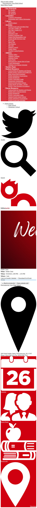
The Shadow (12, 44)
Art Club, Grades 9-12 (15, 30)
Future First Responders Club (17, 37)
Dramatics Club (13, 33)
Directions (33, 506)
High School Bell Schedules (16, 74)
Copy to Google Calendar (8, 278)
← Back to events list (8, 283)
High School (12, 105)
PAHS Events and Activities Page (18, 27)
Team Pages (12, 60)
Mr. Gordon (11, 12)
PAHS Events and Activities (16, 100)
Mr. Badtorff (12, 14)
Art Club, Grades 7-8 (14, 28)
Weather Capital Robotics (16, 51)
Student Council (13, 47)
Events (3, 280)
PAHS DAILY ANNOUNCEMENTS (19, 72)
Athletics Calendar (13, 56)
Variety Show (12, 49)
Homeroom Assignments (15, 81)
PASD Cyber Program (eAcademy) (19, 86)
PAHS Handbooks (14, 77)
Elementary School (14, 107)
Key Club (11, 40)
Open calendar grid (22, 283)
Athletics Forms (13, 58)
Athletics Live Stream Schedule (17, 65)
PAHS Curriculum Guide (16, 79)
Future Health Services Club (16, 39)
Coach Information (14, 63)
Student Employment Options (17, 83)
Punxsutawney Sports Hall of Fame (19, 61)
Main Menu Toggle (6, 5)
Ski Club (11, 45)
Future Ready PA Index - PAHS (18, 84)
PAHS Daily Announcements (17, 92)
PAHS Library (12, 23)
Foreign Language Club (15, 35)
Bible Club (11, 32)
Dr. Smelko (11, 10)
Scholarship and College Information (19, 19)
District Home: (9, 103)
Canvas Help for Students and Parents (19, 71)
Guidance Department (15, 17)
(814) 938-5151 (10, 355)
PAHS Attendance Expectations (17, 76)
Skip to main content (7, 1)
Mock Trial (11, 42)
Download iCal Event (24, 278)
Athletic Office (12, 54)
